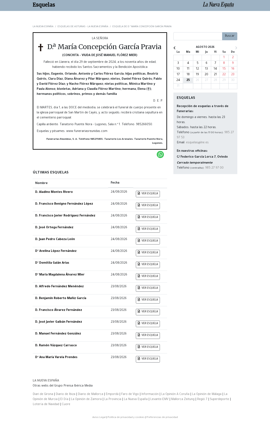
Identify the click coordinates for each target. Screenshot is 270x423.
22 (224, 75)
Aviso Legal (99, 417)
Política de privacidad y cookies (126, 417)
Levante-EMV (159, 399)
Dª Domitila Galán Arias (52, 263)
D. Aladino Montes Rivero (54, 192)
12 (197, 69)
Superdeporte (219, 399)
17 (178, 75)
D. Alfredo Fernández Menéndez (59, 287)
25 (188, 80)
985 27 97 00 (214, 168)
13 (206, 69)
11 (188, 69)
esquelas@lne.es (197, 143)
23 (232, 75)
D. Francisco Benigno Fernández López (64, 204)
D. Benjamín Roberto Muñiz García (60, 298)
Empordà (112, 394)
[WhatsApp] (160, 154)
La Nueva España (46, 381)
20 (206, 75)
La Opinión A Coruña (175, 394)
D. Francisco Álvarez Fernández (58, 310)
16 (232, 69)
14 (215, 69)
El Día (64, 399)
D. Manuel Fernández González (58, 334)
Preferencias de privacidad (162, 417)
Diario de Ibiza (65, 394)
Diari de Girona (43, 394)
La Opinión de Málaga (207, 394)
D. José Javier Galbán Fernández (58, 322)
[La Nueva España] (220, 5)
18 (188, 75)
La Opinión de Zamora (86, 399)
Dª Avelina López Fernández (56, 251)
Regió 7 (202, 399)
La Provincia (112, 399)
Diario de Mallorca (90, 394)
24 (178, 80)
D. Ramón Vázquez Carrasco (56, 346)
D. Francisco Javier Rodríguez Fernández (65, 216)
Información (150, 394)
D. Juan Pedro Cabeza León (55, 239)
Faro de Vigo (130, 394)
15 (224, 69)
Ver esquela (149, 193)
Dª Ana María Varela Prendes (56, 357)
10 (178, 69)
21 (215, 75)
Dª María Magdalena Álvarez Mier (60, 275)
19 (197, 75)
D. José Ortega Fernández (54, 228)
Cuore (66, 404)
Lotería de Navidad (46, 404)
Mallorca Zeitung (182, 399)
